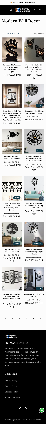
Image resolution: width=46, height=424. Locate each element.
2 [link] (19, 318)
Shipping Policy (11, 392)
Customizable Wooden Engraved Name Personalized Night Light (12, 68)
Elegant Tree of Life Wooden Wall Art (12, 250)
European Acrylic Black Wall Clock (34, 295)
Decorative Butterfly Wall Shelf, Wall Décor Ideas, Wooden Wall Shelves (34, 68)
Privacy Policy (11, 381)
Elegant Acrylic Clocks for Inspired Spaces (34, 112)
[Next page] (40, 318)
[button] (5, 10)
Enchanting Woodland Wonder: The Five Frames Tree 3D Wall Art (12, 297)
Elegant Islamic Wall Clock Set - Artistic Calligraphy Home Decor (11, 206)
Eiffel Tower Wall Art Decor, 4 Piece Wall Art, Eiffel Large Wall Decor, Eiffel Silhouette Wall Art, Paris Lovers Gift (12, 115)
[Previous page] (5, 318)
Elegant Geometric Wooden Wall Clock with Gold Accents (34, 158)
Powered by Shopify (33, 420)
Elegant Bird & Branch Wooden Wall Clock (12, 157)
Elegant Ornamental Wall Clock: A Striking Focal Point (34, 205)
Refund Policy (11, 386)
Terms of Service (12, 398)
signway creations (18, 420)
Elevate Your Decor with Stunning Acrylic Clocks (34, 251)
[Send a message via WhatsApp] (42, 410)
